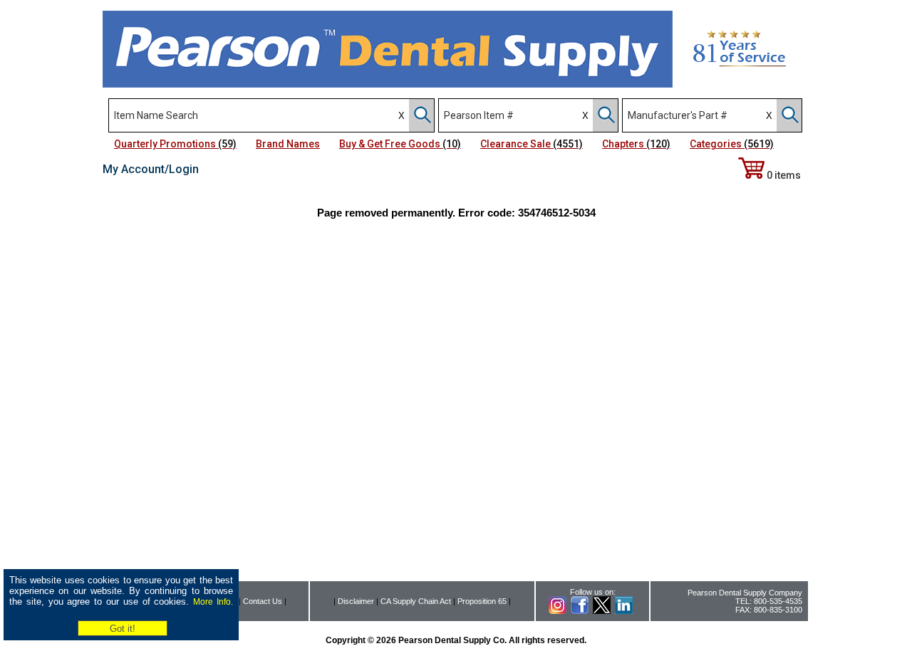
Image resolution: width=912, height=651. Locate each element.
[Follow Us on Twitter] (602, 611)
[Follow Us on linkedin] (624, 611)
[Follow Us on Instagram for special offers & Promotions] (557, 611)
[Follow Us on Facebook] (580, 611)
